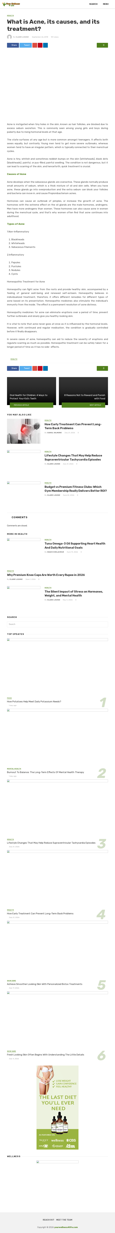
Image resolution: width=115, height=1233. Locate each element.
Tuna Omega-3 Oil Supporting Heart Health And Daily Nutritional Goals (75, 545)
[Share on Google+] (34, 45)
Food (9, 698)
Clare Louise (22, 37)
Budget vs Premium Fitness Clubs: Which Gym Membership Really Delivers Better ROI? (76, 488)
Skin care (11, 981)
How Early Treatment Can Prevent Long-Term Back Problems (73, 426)
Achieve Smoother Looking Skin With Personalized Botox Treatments (44, 984)
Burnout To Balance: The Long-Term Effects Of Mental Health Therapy (45, 772)
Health (10, 15)
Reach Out (48, 1220)
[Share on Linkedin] (45, 45)
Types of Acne (16, 223)
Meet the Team (64, 1220)
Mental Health (14, 769)
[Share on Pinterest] (40, 45)
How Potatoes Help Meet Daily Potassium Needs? (34, 701)
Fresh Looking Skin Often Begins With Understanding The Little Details (45, 1054)
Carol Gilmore (54, 433)
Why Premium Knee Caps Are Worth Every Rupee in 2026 (46, 575)
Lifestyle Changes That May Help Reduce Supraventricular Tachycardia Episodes (73, 457)
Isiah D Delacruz (55, 552)
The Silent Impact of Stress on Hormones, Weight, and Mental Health (74, 593)
